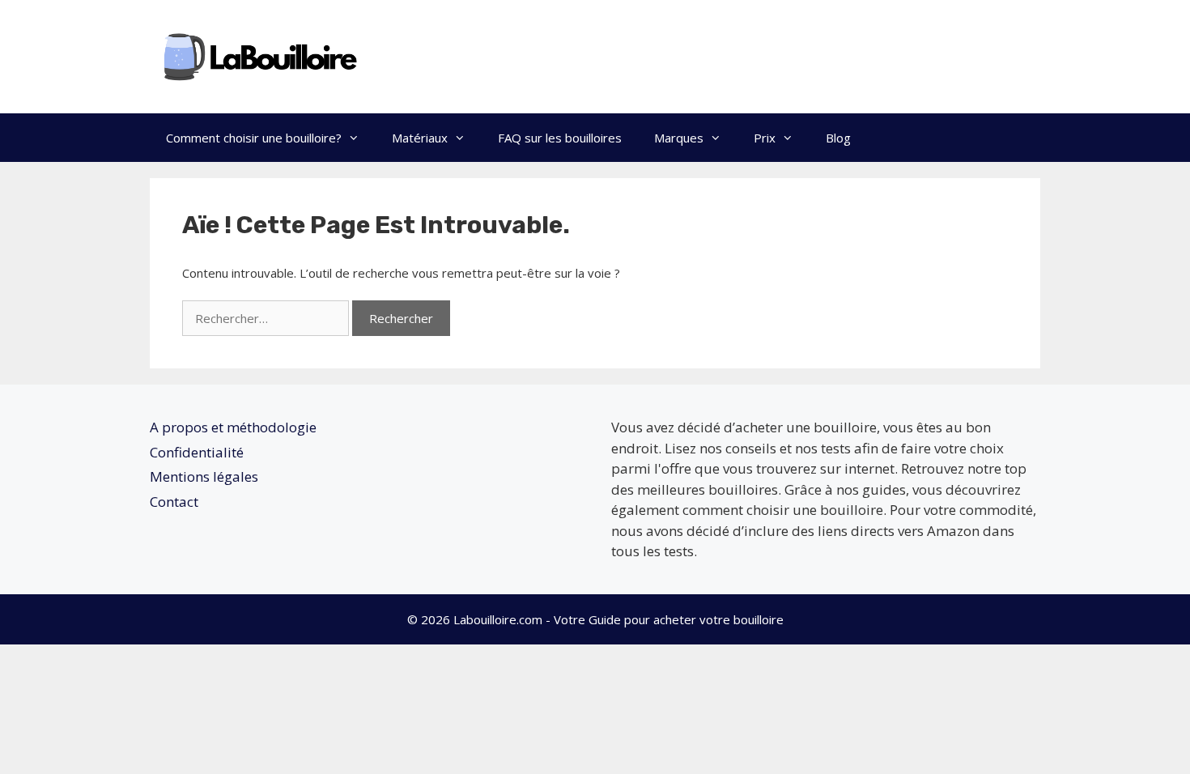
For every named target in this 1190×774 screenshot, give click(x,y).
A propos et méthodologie (233, 427)
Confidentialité (197, 452)
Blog (838, 138)
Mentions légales (204, 476)
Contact (174, 501)
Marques (678, 138)
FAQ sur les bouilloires (560, 138)
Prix (765, 138)
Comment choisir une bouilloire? (254, 138)
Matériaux (420, 138)
